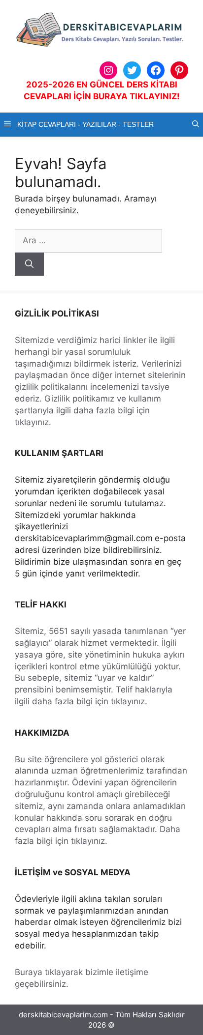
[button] (195, 125)
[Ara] (29, 264)
